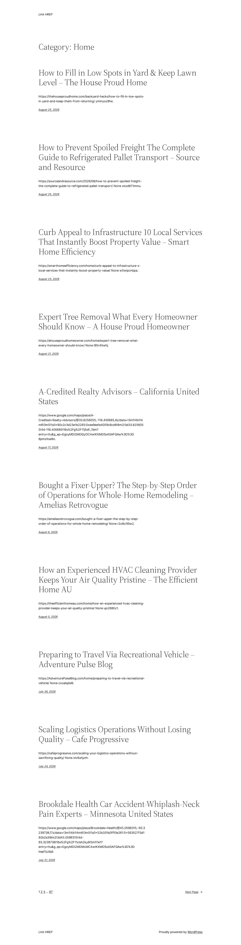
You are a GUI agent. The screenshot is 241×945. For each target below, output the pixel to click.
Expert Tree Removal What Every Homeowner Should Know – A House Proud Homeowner (118, 321)
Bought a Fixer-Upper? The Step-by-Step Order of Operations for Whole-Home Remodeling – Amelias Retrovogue (118, 494)
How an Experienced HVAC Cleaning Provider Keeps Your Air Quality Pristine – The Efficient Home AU (118, 579)
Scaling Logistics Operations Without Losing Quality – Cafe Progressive (115, 734)
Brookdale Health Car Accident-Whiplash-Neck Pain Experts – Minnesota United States (119, 809)
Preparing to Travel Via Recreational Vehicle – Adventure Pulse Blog (117, 659)
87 (51, 892)
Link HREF (46, 14)
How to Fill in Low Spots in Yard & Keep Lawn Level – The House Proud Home (117, 77)
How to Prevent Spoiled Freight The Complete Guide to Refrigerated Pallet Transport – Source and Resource (119, 157)
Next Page (193, 892)
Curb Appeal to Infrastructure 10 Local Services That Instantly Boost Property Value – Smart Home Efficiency (120, 241)
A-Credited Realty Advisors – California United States (119, 396)
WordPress (195, 932)
